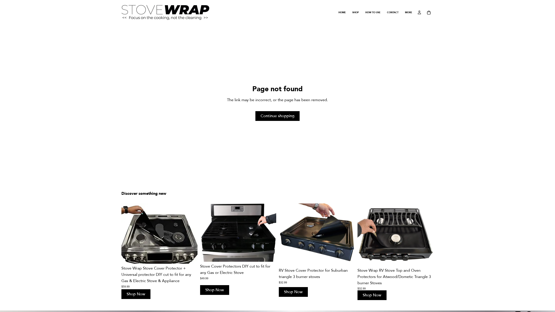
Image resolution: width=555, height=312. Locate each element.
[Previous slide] (127, 233)
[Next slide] (191, 233)
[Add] (191, 257)
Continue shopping (277, 116)
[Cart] (429, 12)
